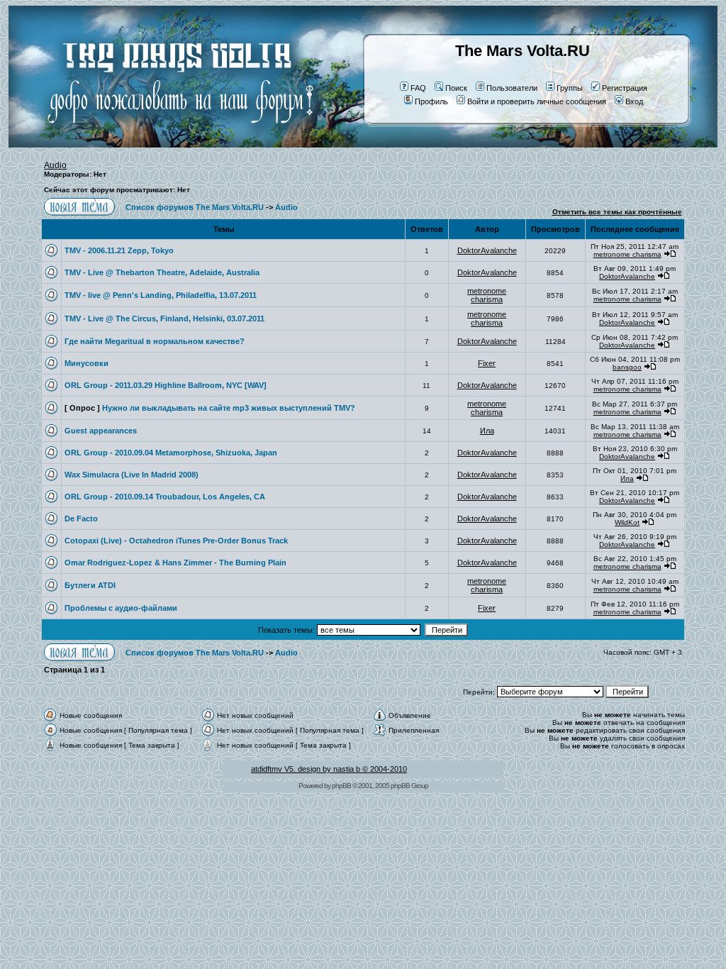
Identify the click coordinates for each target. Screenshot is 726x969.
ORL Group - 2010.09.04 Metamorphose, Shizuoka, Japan (171, 452)
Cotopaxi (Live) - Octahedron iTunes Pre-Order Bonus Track (176, 540)
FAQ (418, 88)
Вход (634, 101)
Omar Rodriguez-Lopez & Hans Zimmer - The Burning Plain (175, 562)
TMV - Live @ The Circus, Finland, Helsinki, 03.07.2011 (164, 318)
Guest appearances (101, 430)
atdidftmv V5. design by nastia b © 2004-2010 (329, 769)
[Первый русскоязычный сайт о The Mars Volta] (168, 145)
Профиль (431, 101)
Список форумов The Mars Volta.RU (194, 207)
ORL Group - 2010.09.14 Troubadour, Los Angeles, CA (165, 496)
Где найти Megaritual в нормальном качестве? (155, 341)
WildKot (627, 522)
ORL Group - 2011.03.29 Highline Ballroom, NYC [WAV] (166, 385)
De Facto (81, 518)
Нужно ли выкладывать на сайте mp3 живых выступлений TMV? (228, 408)
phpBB (341, 786)
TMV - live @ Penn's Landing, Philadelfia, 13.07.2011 (161, 295)
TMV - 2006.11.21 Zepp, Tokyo (119, 250)
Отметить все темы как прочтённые (617, 212)
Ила (487, 430)
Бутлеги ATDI (90, 585)
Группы (570, 88)
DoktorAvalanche (487, 250)
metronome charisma (627, 254)
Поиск (456, 88)
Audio (55, 165)
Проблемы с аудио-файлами (121, 608)
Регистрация (624, 88)
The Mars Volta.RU (522, 51)
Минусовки (86, 363)
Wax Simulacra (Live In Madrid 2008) (132, 474)
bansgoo (627, 367)
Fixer (487, 363)
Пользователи (511, 88)
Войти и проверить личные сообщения (536, 101)
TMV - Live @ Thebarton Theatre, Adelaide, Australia (162, 272)
